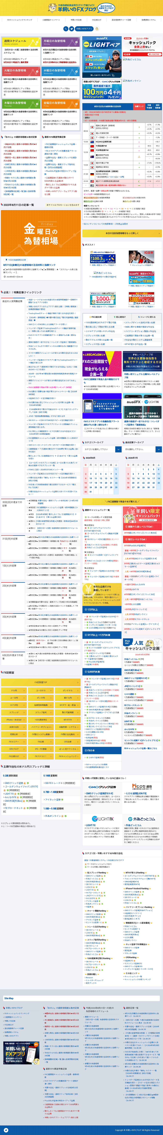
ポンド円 (41, 698)
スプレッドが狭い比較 (95, 336)
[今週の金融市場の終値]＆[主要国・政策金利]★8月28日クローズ (57, 522)
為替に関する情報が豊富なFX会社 (139, 327)
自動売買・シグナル (67, 727)
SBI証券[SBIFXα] (92, 741)
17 (91, 483)
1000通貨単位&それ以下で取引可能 (101, 322)
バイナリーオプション (40, 727)
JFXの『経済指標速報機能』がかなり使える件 (46, 416)
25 (96, 487)
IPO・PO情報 (40, 749)
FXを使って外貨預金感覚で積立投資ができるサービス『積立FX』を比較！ (52, 486)
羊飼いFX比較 (9, 1021)
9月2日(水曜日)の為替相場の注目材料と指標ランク (58, 584)
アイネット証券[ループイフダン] (101, 713)
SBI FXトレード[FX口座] (96, 539)
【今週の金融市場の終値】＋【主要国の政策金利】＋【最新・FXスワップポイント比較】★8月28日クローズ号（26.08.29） (142, 1036)
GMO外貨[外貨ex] (13, 801)
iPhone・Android (14, 720)
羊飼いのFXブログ (14, 1008)
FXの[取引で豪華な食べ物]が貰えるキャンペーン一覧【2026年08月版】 (52, 393)
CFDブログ (14, 749)
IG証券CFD (128, 961)
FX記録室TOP (41, 682)
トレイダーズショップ (94, 980)
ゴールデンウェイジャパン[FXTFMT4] (139, 876)
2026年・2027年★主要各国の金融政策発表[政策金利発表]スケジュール (52, 375)
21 (111, 483)
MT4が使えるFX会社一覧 (135, 344)
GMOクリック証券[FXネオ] (99, 707)
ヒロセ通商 (136, 604)
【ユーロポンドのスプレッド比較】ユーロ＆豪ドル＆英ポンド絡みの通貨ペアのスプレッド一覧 (53, 464)
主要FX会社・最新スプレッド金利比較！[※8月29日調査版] (58, 502)
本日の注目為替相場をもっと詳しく (122, 233)
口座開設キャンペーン (13, 1017)
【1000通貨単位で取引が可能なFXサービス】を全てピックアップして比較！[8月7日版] (53, 410)
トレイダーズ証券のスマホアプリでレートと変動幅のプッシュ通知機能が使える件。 (52, 425)
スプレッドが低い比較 (95, 344)
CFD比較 (67, 742)
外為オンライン (53, 816)
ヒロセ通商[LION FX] (97, 628)
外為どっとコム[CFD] (95, 548)
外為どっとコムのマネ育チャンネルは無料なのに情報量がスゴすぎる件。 (53, 347)
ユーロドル (41, 690)
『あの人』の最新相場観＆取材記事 (62, 1008)
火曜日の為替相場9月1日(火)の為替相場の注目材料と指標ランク (102, 1038)
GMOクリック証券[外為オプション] (138, 910)
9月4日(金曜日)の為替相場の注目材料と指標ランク (58, 637)
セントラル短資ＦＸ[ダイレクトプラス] (104, 648)
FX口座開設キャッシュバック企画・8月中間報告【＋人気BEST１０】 (53, 439)
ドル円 (14, 690)
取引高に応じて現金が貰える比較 (100, 327)
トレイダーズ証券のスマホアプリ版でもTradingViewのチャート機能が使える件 (52, 361)
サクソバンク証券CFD (133, 964)
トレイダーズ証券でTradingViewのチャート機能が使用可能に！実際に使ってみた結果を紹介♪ (52, 329)
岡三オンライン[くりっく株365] (101, 724)
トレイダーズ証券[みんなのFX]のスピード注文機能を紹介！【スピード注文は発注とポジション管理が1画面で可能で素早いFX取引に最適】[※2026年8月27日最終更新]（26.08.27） (142, 1085)
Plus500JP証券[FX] (96, 662)
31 (91, 492)
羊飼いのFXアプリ (84, 29)
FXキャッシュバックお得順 (96, 765)
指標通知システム (11, 1032)
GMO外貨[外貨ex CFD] (95, 743)
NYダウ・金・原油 (68, 705)
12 (101, 478)
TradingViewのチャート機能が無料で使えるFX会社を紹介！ (52, 313)
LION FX (89, 887)
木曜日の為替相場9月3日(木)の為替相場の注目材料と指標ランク (102, 1057)
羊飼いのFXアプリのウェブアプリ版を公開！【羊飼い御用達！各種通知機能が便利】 (53, 308)
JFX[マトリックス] (96, 653)
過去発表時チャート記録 (14, 1028)
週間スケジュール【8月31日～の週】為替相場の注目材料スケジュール (102, 1019)
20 (106, 483)
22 (116, 483)
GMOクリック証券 (14, 783)
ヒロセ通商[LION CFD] (94, 732)
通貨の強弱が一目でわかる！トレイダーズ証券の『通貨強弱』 (52, 342)
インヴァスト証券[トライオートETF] (138, 969)
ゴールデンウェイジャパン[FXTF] (21, 786)
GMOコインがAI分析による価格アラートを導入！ (47, 324)
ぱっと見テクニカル (67, 749)
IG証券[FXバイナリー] (133, 913)
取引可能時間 (68, 712)
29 (116, 487)
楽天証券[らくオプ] (131, 919)
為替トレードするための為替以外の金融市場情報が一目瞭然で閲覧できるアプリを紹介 (53, 301)
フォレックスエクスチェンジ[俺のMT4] (139, 879)
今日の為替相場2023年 (17, 260)
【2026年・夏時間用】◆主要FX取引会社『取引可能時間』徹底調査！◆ (53, 319)
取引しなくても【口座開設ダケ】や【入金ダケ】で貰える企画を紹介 (52, 457)
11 (96, 478)
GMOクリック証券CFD (133, 966)
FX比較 (41, 742)
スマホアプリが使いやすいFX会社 (100, 331)
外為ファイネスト (94, 545)
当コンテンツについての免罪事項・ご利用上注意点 (106, 224)
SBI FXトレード (52, 783)
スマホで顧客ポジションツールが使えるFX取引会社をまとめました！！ (53, 354)
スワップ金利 (41, 712)
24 (91, 487)
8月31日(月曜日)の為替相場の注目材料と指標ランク (58, 537)
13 (106, 478)
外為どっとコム (95, 622)
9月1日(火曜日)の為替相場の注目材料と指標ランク (58, 564)
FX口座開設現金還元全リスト (97, 767)
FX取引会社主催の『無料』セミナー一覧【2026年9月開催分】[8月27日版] (52, 479)
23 (86, 487)
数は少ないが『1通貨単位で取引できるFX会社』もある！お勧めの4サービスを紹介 (52, 368)
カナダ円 (14, 705)
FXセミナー (14, 742)
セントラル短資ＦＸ (94, 923)
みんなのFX (10, 797)
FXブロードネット (14, 808)
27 (106, 487)
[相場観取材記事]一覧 (14, 191)
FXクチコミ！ (41, 756)
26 (101, 487)
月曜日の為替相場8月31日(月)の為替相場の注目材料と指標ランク (102, 1029)
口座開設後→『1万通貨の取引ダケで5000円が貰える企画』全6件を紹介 (53, 450)
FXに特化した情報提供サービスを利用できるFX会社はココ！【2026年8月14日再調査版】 (52, 432)
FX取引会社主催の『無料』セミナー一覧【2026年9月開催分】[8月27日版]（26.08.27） (141, 1073)
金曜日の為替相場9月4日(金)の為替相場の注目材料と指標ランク (102, 1066)
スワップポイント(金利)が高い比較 (140, 322)
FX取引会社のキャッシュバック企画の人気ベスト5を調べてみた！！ (52, 493)
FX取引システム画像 (41, 734)
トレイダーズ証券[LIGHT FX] (101, 577)
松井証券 (89, 738)
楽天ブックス (91, 983)
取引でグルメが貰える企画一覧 (99, 340)
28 (111, 487)
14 (111, 478)
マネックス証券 (130, 953)
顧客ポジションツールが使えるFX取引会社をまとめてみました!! (52, 382)
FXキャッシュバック (68, 756)
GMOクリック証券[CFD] (95, 729)
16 (86, 483)
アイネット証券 (53, 799)
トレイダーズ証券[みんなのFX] (102, 571)
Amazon (89, 978)
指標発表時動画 (41, 705)
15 (116, 478)
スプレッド (14, 712)
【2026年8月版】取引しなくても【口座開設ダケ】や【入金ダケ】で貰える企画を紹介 (56, 515)
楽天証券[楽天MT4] (132, 884)
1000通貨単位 (41, 720)
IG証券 (88, 665)
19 (101, 483)
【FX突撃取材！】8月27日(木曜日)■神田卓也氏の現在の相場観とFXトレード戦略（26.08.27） (141, 1097)
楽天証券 (127, 951)
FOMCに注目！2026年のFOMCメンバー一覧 (45, 470)
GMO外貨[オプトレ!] (132, 916)
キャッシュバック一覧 (133, 977)
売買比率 (14, 734)
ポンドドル (68, 690)
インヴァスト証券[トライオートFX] (102, 625)
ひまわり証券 (94, 758)
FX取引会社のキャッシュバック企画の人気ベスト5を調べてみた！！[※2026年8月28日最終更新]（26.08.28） (142, 1045)
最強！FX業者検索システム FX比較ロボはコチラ (104, 860)
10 (91, 478)
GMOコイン (90, 735)
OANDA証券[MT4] (131, 882)
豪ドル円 (68, 698)
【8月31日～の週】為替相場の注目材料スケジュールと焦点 (57, 529)
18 (96, 483)
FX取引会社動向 (68, 734)
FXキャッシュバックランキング (16, 1014)
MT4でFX (68, 720)
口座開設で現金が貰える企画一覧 (139, 336)
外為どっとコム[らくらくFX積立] (100, 561)
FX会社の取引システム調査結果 (138, 340)
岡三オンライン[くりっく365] (100, 727)
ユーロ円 (14, 698)
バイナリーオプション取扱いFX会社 (140, 331)
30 (86, 492)
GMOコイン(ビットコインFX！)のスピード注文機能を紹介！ (52, 445)
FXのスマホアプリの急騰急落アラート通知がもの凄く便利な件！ (52, 336)
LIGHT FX (9, 794)
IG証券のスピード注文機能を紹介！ (42, 398)
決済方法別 (14, 727)
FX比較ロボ (14, 756)
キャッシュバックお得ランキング (137, 979)
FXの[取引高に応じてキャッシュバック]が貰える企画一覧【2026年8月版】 (51, 404)
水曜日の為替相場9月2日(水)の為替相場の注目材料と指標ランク (102, 1047)
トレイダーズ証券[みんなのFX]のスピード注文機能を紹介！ (51, 474)
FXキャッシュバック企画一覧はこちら (140, 748)
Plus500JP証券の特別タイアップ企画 (60, 1101)
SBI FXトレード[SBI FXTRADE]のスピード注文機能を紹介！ (51, 420)
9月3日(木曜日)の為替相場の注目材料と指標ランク (58, 615)
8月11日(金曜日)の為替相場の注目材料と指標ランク (29, 265)
